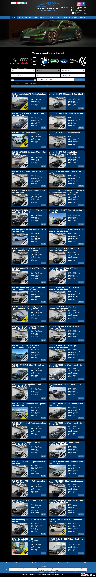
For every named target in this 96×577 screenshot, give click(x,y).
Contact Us (82, 17)
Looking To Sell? (43, 567)
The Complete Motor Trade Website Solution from (40, 574)
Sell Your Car (43, 17)
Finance (51, 17)
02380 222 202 (79, 10)
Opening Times (66, 17)
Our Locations (75, 17)
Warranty (58, 17)
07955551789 (80, 13)
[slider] (12, 80)
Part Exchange (42, 564)
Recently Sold (28, 17)
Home (13, 17)
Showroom (20, 17)
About (36, 17)
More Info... (43, 108)
